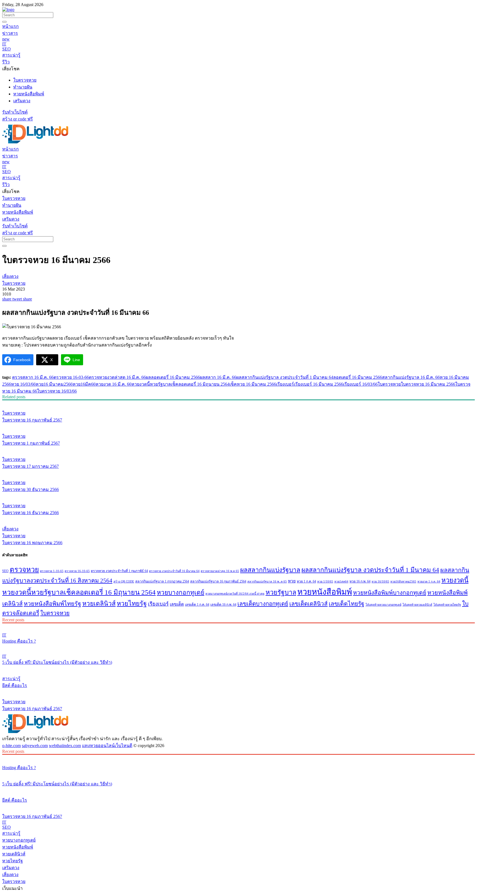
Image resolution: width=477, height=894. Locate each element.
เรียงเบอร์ (285, 384)
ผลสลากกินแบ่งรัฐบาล (270, 570)
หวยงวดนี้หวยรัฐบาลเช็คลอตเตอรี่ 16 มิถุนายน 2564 (180, 384)
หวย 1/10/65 (325, 581)
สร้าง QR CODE (123, 581)
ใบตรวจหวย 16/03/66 (57, 391)
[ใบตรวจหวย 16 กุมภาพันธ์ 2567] (238, 402)
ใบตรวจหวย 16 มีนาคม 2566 (428, 384)
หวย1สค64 (341, 581)
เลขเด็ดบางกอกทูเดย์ (262, 604)
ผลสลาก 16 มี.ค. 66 (218, 377)
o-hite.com (11, 745)
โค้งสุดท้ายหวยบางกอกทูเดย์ (383, 604)
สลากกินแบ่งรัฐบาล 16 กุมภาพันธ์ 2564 (218, 581)
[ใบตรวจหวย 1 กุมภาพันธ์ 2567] (238, 425)
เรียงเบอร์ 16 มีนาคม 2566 (318, 384)
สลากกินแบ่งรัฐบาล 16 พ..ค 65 (267, 581)
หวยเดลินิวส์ (99, 603)
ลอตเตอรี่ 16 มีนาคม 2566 (357, 377)
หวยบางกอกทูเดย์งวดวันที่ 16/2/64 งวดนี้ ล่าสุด (234, 593)
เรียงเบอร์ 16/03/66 (360, 384)
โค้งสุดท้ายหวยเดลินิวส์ (417, 604)
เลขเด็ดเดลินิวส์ (308, 604)
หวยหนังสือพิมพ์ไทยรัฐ (52, 603)
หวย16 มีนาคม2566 (54, 384)
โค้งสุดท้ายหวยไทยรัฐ (447, 604)
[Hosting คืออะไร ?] (238, 625)
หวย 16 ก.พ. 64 (359, 581)
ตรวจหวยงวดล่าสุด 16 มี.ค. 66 (117, 377)
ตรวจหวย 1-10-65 (51, 571)
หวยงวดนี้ (454, 580)
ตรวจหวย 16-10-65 (77, 571)
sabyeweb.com (35, 745)
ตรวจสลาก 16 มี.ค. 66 (33, 377)
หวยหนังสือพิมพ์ (324, 591)
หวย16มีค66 (84, 384)
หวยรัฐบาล (281, 592)
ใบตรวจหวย (389, 384)
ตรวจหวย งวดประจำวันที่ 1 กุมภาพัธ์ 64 (119, 571)
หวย (292, 581)
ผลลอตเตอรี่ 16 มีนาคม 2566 (173, 377)
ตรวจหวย (24, 570)
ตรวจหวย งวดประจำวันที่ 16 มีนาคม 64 (174, 571)
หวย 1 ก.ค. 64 (306, 581)
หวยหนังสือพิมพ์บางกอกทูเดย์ (389, 592)
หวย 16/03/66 (23, 384)
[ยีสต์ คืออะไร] (238, 668)
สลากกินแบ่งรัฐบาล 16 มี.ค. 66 (411, 377)
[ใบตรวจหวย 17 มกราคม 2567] (238, 449)
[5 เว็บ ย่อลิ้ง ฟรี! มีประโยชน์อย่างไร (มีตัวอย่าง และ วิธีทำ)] (238, 647)
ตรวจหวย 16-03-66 (71, 377)
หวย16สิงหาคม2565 (403, 581)
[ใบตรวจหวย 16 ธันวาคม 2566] (238, 495)
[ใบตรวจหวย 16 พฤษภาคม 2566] (238, 518)
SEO (5, 571)
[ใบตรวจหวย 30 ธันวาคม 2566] (238, 472)
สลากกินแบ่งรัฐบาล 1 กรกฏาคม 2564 (162, 581)
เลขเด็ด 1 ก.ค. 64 (197, 604)
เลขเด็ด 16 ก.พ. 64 (223, 604)
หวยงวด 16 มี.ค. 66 (113, 384)
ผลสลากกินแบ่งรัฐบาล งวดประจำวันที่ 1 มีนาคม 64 (284, 377)
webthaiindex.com (65, 745)
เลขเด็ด (177, 604)
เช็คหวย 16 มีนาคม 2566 (252, 384)
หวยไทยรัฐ (132, 603)
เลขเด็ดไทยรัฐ (346, 603)
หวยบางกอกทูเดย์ (180, 592)
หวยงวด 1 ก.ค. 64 (428, 581)
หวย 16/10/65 (380, 581)
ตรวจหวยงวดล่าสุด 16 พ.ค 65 (220, 571)
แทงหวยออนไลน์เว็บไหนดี (107, 745)
